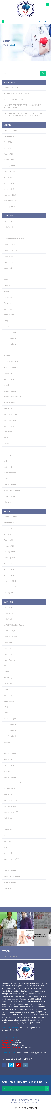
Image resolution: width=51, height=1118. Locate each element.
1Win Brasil (9, 221)
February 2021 (10, 171)
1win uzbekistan (10, 250)
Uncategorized (10, 485)
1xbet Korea (9, 262)
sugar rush (8, 467)
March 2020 (9, 183)
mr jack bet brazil (11, 414)
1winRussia (8, 256)
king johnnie (9, 379)
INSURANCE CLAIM (19, 1102)
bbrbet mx (8, 309)
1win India (8, 233)
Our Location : (11, 1028)
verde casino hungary (12, 490)
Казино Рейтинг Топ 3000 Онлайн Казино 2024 (22, 106)
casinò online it (10, 350)
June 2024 (8, 142)
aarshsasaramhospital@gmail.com (31, 1053)
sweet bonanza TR (11, 473)
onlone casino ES (11, 426)
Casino (6, 326)
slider (6, 461)
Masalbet (7, 385)
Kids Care (8, 373)
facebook (4, 1065)
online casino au (10, 420)
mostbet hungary (11, 391)
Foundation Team (11, 362)
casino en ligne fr (11, 332)
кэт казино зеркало (15, 99)
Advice (7, 285)
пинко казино (12, 87)
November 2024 (10, 136)
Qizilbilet (8, 443)
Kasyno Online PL (11, 367)
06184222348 (18, 1045)
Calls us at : (9, 1038)
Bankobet (8, 297)
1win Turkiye (9, 245)
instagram (25, 1065)
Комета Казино (10, 496)
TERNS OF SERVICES (22, 1100)
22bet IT (7, 280)
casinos (7, 356)
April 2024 (8, 154)
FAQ (37, 1100)
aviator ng (8, 291)
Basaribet (8, 303)
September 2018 (10, 201)
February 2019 (10, 195)
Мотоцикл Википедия (16, 93)
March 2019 (9, 189)
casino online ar (10, 344)
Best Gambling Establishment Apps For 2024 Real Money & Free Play (23, 114)
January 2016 (9, 207)
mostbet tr (8, 408)
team (6, 479)
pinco (6, 438)
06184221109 (20, 1040)
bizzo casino (9, 315)
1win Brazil (9, 227)
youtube (18, 1065)
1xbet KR (8, 268)
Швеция (7, 502)
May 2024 (8, 148)
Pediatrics (8, 432)
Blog (6, 321)
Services (7, 455)
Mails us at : (9, 1053)
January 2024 (9, 166)
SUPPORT (36, 1102)
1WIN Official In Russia (14, 239)
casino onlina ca (10, 338)
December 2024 (10, 130)
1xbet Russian (9, 274)
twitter (11, 1065)
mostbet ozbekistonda (13, 397)
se (4, 449)
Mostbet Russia (10, 402)
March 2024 (9, 160)
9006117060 (26, 1047)
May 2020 (8, 177)
